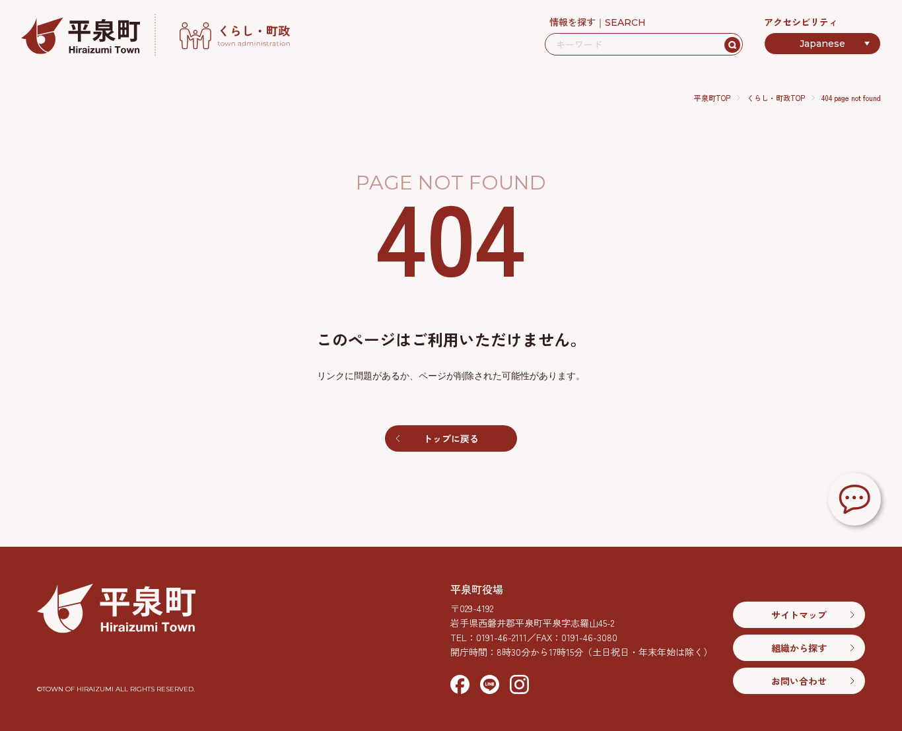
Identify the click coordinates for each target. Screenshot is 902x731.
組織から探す (799, 647)
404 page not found (851, 97)
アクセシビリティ (801, 21)
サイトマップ (799, 614)
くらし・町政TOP (776, 97)
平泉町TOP (712, 97)
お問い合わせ (799, 680)
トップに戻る (451, 438)
